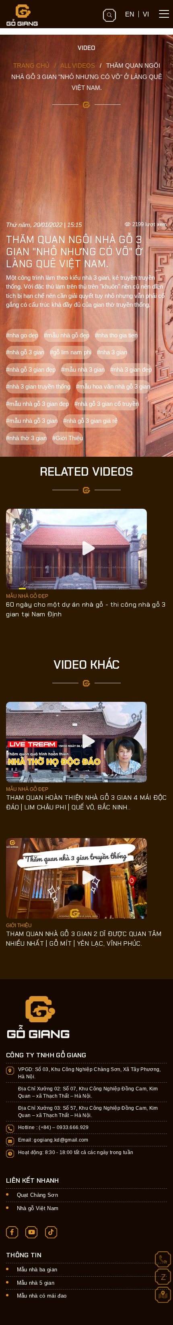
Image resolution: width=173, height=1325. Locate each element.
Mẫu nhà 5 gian (36, 1283)
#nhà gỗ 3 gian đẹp (31, 369)
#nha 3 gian (112, 352)
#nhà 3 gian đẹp (131, 369)
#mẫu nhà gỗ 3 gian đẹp (37, 403)
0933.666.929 (73, 1127)
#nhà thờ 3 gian (26, 438)
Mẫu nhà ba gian (37, 1270)
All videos (77, 65)
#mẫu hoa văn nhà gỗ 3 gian (113, 386)
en (129, 14)
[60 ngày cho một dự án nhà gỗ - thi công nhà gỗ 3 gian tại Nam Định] (76, 548)
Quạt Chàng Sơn (37, 1195)
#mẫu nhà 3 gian (83, 369)
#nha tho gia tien (116, 335)
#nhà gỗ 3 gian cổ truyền (106, 403)
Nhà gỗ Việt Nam (38, 1208)
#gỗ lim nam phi (70, 352)
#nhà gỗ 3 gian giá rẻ (90, 420)
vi (146, 14)
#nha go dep (22, 335)
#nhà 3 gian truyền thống (38, 386)
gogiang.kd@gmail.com (61, 1139)
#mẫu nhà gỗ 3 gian (32, 420)
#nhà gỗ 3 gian (25, 352)
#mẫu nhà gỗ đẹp (66, 335)
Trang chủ (31, 65)
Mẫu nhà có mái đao (42, 1296)
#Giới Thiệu (67, 438)
